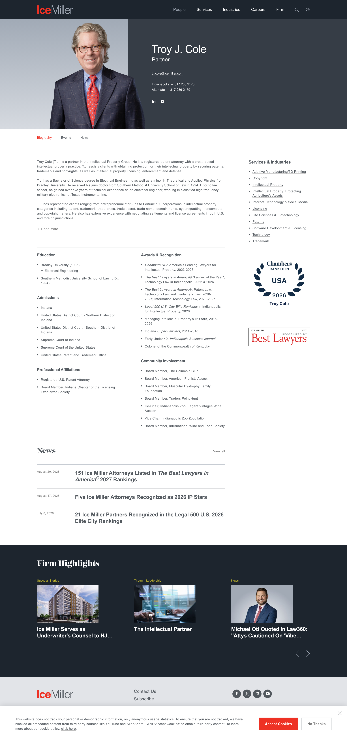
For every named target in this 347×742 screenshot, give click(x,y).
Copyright (259, 178)
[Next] (308, 653)
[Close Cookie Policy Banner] (340, 713)
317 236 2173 (184, 84)
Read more (49, 229)
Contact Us (145, 691)
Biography (44, 137)
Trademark (260, 241)
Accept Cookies (278, 724)
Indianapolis (160, 84)
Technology (261, 234)
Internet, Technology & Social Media (280, 202)
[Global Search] (296, 9)
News (84, 137)
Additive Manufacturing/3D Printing (279, 171)
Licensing (259, 208)
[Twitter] (247, 694)
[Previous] (297, 653)
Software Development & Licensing (279, 228)
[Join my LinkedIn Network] (154, 102)
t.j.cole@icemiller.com (167, 73)
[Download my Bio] (162, 102)
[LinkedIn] (257, 694)
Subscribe (144, 699)
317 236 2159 (180, 90)
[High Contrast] (307, 9)
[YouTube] (267, 694)
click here (68, 728)
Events (66, 137)
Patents (258, 221)
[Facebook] (236, 694)
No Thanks (316, 724)
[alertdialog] (173, 724)
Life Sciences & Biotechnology (275, 215)
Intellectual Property (267, 184)
